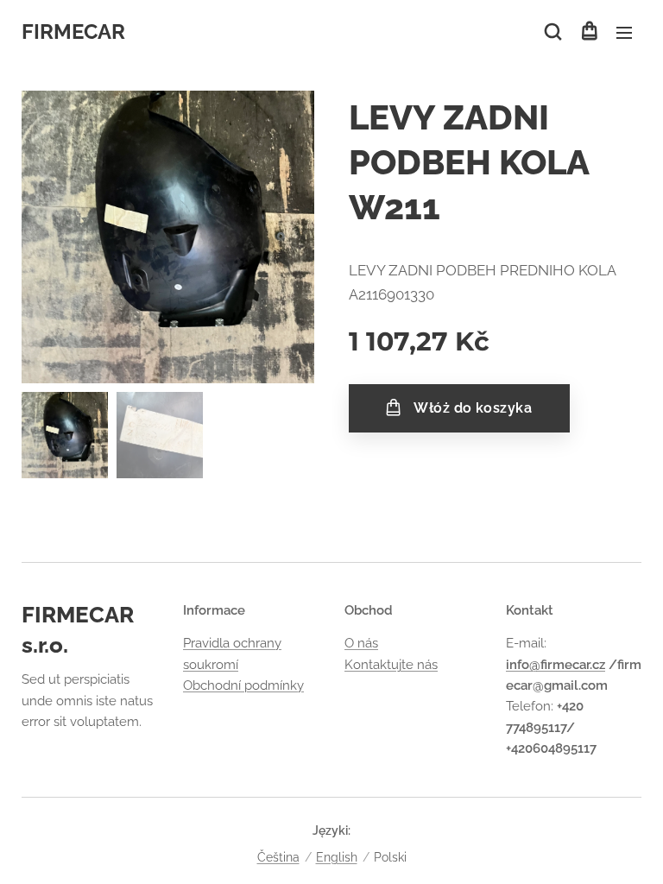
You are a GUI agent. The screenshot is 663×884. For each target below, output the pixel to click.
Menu (624, 32)
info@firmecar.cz (555, 664)
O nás (361, 643)
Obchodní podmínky (243, 685)
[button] (552, 32)
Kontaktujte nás (391, 664)
